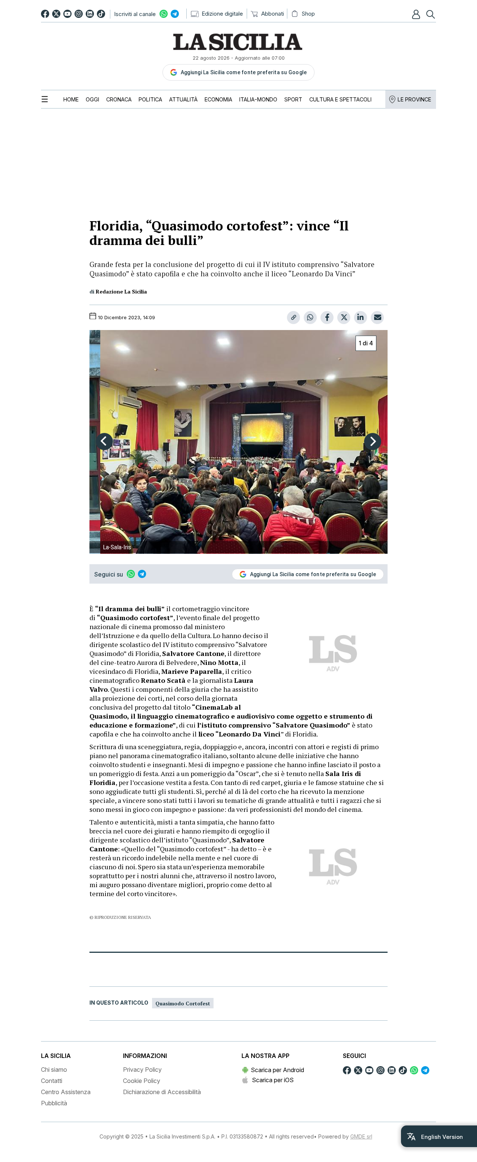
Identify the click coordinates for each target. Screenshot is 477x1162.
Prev (104, 441)
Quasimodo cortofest (182, 1003)
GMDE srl (361, 1136)
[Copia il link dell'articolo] (293, 317)
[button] (417, 14)
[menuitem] (71, 99)
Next (372, 441)
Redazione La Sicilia (121, 291)
